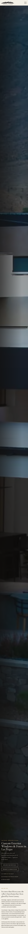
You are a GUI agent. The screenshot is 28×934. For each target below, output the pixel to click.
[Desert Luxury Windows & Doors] (7, 2)
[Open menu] (25, 3)
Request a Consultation (10, 869)
